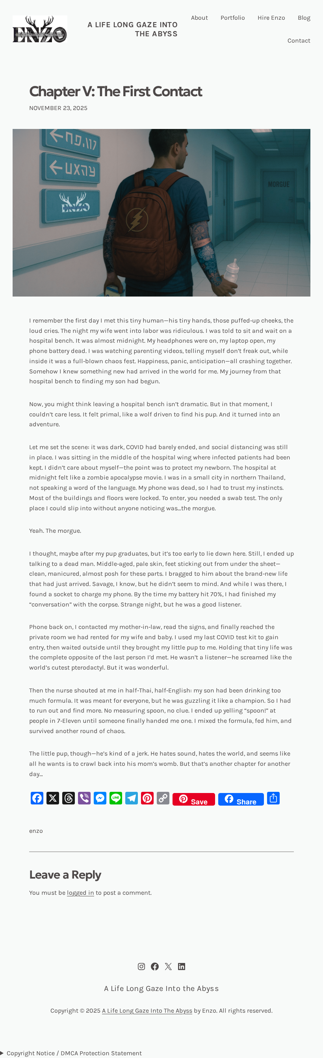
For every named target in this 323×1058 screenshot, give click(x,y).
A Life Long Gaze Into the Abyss (161, 988)
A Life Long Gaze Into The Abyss (147, 1010)
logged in (80, 892)
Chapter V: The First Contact (115, 91)
